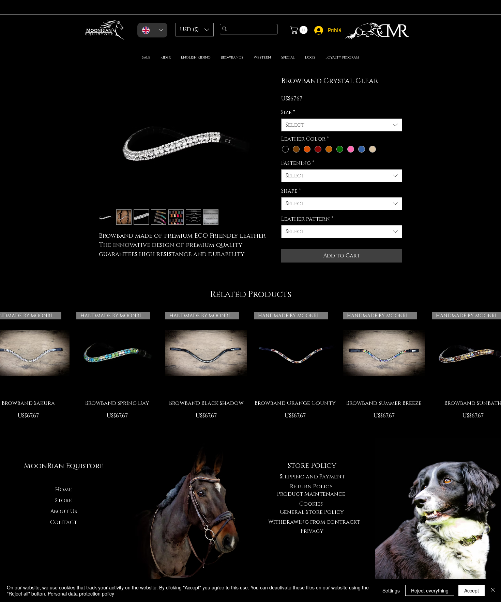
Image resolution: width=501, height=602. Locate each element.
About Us (63, 511)
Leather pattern (307, 219)
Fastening (297, 163)
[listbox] (195, 29)
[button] (195, 29)
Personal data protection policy (81, 593)
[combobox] (341, 124)
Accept (471, 590)
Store (63, 500)
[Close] (493, 590)
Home (63, 489)
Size (288, 112)
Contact (63, 522)
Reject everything (430, 590)
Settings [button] (391, 590)
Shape (291, 191)
